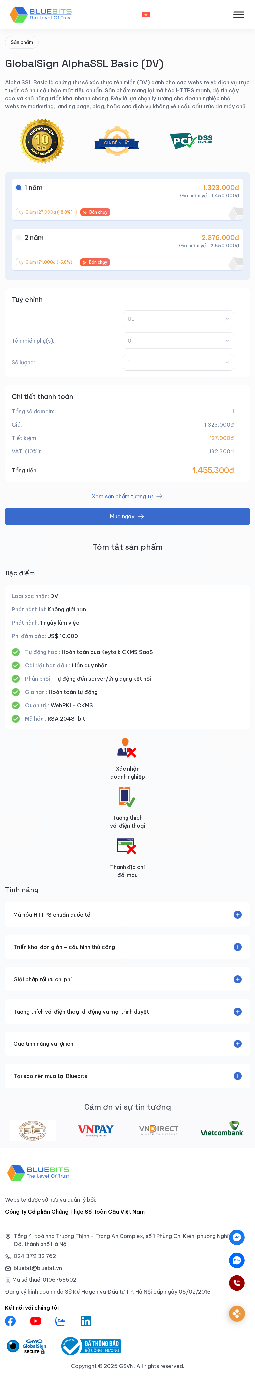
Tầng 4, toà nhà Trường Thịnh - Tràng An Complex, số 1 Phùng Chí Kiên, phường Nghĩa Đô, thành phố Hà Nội (123, 1240)
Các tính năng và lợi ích (43, 1044)
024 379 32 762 (35, 1256)
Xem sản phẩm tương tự (122, 496)
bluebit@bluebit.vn (38, 1268)
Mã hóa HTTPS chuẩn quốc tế (51, 914)
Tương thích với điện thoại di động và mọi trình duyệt (81, 1011)
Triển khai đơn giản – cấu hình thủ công (64, 947)
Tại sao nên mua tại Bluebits (50, 1076)
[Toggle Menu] (238, 14)
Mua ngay (122, 516)
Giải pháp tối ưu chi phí (42, 979)
